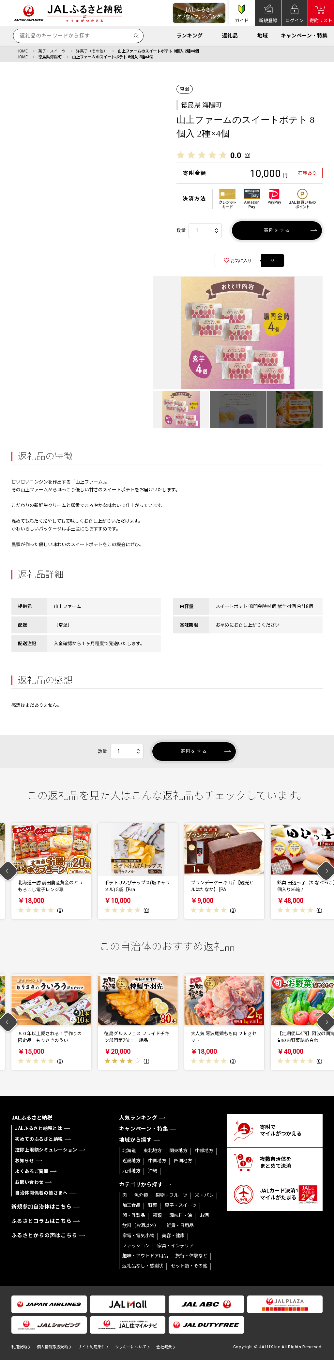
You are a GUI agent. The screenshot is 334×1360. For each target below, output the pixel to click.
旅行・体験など (191, 1255)
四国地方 (183, 1160)
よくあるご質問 (32, 1171)
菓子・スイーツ (52, 51)
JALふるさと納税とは (38, 1128)
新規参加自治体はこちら (41, 1207)
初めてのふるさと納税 (39, 1139)
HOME (22, 51)
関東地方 (178, 1150)
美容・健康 (173, 1235)
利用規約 (19, 1347)
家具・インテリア (175, 1245)
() (247, 155)
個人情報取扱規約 (52, 1347)
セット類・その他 (189, 1265)
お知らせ (24, 1160)
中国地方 (157, 1160)
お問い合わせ (29, 1182)
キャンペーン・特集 (304, 36)
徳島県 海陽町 (201, 105)
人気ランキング (138, 1118)
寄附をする (277, 230)
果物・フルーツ (172, 1195)
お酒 (204, 1215)
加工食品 (131, 1205)
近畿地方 (131, 1160)
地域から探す (135, 1140)
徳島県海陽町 (50, 57)
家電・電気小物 (138, 1235)
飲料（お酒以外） (140, 1225)
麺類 (157, 1215)
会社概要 (164, 1347)
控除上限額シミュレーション (46, 1149)
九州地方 (131, 1170)
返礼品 (230, 36)
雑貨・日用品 (180, 1225)
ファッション (136, 1245)
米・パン (204, 1195)
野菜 (152, 1205)
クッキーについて (130, 1347)
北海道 (129, 1150)
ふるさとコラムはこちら (41, 1221)
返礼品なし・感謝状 (142, 1265)
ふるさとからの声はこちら (44, 1235)
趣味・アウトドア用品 (145, 1255)
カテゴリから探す (141, 1184)
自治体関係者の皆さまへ (41, 1192)
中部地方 (204, 1150)
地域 (262, 36)
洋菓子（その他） (91, 51)
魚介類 (141, 1195)
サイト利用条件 (91, 1347)
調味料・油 (180, 1215)
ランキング (189, 36)
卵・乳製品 (133, 1215)
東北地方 (153, 1150)
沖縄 (152, 1170)
